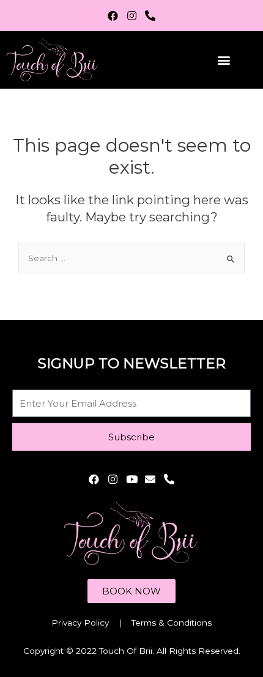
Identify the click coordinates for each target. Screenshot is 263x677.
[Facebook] (112, 15)
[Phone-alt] (150, 15)
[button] (223, 60)
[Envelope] (150, 479)
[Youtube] (131, 479)
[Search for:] (131, 258)
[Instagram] (131, 15)
